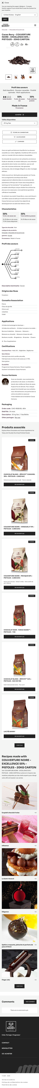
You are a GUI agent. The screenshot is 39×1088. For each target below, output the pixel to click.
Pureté (10, 235)
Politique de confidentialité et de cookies (15, 1082)
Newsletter (7, 1048)
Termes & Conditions (8, 1080)
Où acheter (7, 1054)
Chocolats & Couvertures (16, 30)
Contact (5, 1043)
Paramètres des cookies (9, 1085)
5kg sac (17, 418)
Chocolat (4, 30)
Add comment (30, 1001)
